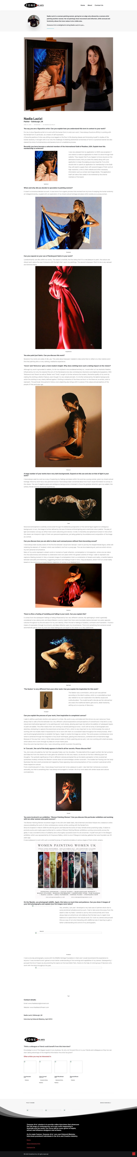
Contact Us (99, 5)
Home (83, 5)
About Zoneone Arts (33, 1144)
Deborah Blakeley (50, 124)
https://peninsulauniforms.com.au (99, 1115)
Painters (37, 124)
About (90, 5)
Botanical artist (59, 1080)
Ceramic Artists (44, 1080)
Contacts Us (31, 1147)
